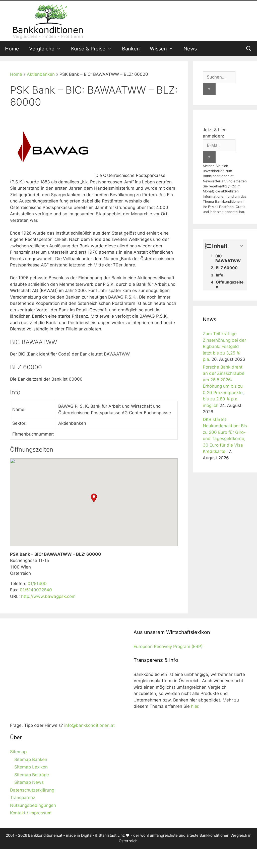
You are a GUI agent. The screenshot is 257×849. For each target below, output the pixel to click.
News (190, 49)
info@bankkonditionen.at (89, 725)
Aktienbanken (41, 74)
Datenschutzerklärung (32, 790)
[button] (94, 497)
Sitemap (18, 751)
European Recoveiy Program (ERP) (168, 646)
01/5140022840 (36, 589)
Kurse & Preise (88, 49)
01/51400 (37, 583)
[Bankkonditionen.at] (47, 20)
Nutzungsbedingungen (33, 805)
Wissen (158, 49)
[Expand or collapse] (241, 246)
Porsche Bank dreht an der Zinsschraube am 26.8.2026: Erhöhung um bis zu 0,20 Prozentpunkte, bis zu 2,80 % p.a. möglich (223, 386)
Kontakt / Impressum (30, 812)
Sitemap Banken (30, 759)
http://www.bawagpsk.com (48, 596)
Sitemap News (29, 782)
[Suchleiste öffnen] (248, 48)
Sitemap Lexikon (31, 766)
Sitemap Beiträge (31, 774)
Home (12, 49)
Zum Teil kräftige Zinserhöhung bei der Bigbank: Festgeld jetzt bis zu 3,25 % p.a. (224, 346)
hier (194, 706)
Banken (131, 49)
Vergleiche (41, 49)
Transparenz (22, 797)
